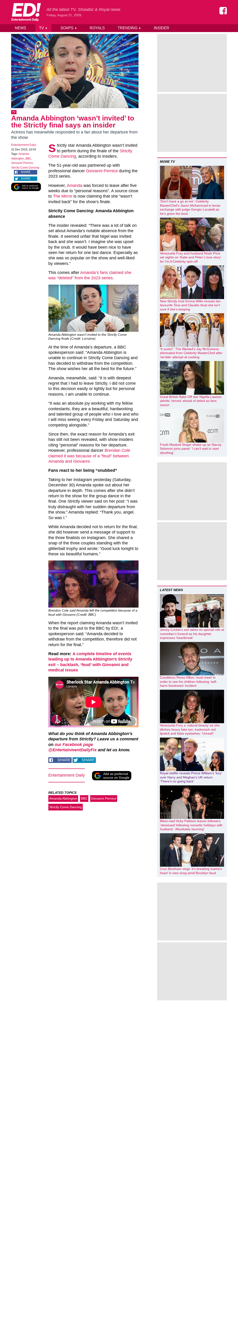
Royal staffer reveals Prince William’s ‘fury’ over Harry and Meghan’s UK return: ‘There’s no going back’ (191, 777)
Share (25, 172)
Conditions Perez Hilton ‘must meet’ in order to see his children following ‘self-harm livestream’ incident (188, 681)
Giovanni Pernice (22, 163)
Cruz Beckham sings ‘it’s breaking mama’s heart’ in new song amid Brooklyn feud (191, 871)
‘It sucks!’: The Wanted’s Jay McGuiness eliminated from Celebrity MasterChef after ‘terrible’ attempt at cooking (191, 353)
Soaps (68, 28)
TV (43, 28)
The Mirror (62, 196)
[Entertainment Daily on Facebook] (223, 10)
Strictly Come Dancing (25, 167)
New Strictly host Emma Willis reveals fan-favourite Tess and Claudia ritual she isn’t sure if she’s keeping (190, 305)
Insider (161, 28)
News (20, 28)
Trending (129, 28)
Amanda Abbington (63, 798)
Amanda (74, 185)
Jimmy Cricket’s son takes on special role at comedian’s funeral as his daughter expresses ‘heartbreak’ (192, 634)
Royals (97, 28)
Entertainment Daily (23, 144)
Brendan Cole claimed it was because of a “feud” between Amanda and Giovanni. (89, 456)
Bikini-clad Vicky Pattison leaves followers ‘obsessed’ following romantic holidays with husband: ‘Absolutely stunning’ (191, 825)
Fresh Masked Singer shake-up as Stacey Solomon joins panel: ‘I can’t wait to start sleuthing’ (190, 449)
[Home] (26, 12)
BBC (28, 158)
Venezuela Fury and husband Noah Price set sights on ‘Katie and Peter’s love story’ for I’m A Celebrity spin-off (190, 257)
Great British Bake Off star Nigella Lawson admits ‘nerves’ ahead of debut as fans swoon (191, 401)
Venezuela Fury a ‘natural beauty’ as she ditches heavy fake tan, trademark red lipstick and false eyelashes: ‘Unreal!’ (190, 729)
